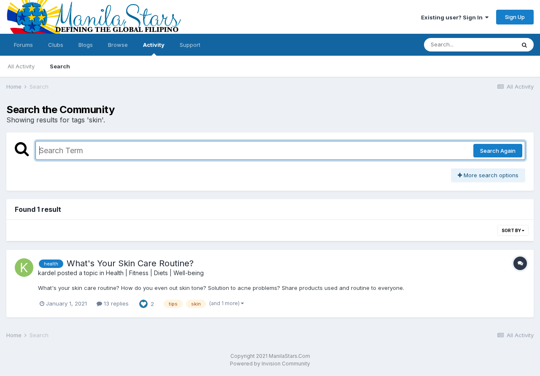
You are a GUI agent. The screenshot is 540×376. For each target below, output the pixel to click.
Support (190, 44)
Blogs (85, 44)
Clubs (55, 44)
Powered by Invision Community (270, 363)
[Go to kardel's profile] (24, 267)
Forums (23, 44)
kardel (47, 272)
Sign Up (515, 17)
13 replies (115, 303)
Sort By (512, 230)
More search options (490, 175)
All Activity (21, 66)
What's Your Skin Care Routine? (130, 263)
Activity (154, 44)
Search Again (498, 150)
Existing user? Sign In (453, 17)
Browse (118, 44)
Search (60, 66)
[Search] (524, 44)
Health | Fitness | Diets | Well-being (155, 272)
